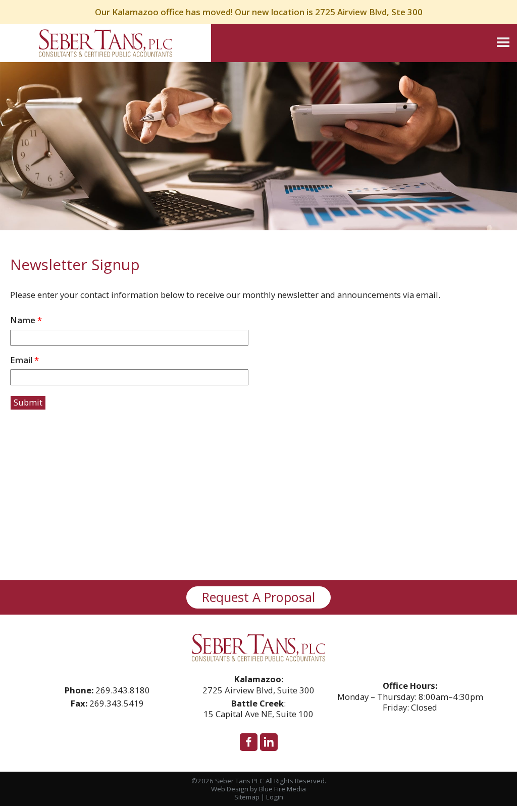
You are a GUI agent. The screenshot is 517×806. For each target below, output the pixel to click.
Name (26, 320)
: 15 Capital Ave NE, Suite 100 (258, 708)
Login (274, 796)
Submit (28, 402)
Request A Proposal (258, 597)
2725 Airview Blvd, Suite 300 (258, 684)
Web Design (229, 788)
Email (24, 360)
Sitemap (247, 796)
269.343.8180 (122, 690)
